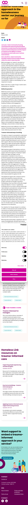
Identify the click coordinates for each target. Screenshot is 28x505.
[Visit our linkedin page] (6, 501)
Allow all (14, 270)
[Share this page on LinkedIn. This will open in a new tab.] (5, 40)
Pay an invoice (5, 490)
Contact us (4, 479)
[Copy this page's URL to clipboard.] (10, 40)
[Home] (4, 3)
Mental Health (18, 300)
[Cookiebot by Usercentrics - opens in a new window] (20, 225)
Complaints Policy (18, 494)
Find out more (7, 458)
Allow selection (14, 274)
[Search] (22, 3)
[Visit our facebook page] (2, 501)
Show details (21, 265)
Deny (14, 279)
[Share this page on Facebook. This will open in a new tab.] (7, 40)
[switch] (24, 252)
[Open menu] (26, 3)
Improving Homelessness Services (10, 296)
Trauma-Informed (7, 300)
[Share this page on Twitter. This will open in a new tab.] (2, 40)
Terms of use (4, 494)
